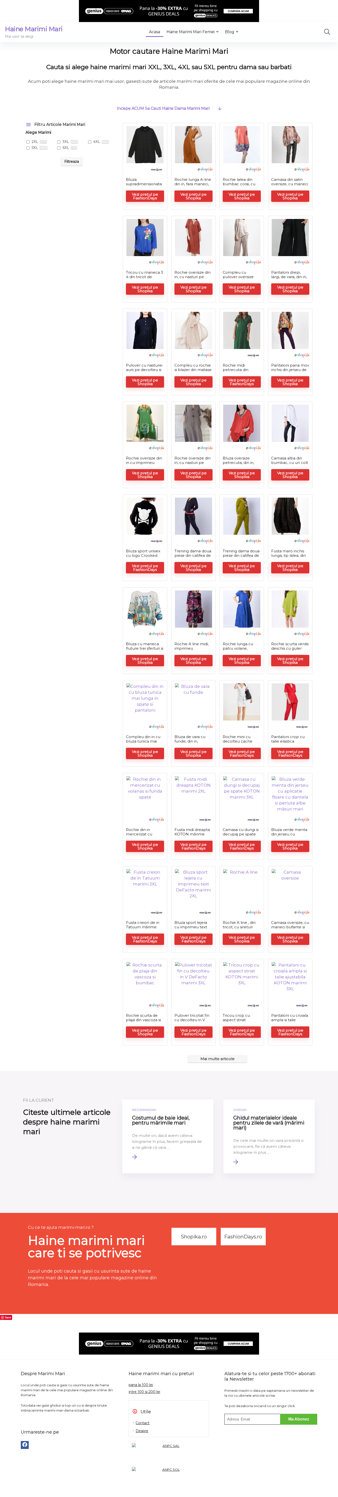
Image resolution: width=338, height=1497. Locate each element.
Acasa (154, 31)
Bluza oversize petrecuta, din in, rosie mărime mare (241, 462)
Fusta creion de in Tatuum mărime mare (142, 927)
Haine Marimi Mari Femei (191, 31)
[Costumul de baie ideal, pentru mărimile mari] (168, 1136)
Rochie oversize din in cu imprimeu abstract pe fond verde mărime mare (145, 465)
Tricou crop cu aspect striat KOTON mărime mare (238, 1022)
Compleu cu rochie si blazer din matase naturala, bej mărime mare (193, 372)
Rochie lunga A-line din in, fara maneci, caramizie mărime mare (192, 186)
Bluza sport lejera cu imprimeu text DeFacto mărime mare (190, 929)
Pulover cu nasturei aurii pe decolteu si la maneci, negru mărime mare (144, 372)
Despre (142, 1431)
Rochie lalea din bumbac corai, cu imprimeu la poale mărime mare (240, 186)
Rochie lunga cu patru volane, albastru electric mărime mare (238, 651)
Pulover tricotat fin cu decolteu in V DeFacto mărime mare (191, 1022)
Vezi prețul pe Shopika (193, 196)
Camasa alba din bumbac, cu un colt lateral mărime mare (289, 465)
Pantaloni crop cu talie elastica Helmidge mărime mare (288, 743)
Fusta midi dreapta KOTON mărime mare (192, 834)
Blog (229, 31)
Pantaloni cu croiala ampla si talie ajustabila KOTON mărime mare (289, 1022)
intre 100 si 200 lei (144, 1392)
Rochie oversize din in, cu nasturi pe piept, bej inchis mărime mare (192, 465)
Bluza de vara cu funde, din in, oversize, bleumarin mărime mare (192, 743)
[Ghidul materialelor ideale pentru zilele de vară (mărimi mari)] (269, 1136)
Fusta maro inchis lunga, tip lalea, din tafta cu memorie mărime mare (288, 558)
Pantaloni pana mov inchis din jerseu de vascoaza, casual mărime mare (290, 372)
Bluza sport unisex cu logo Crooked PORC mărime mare (143, 558)
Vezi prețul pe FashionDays (145, 196)
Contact (142, 1423)
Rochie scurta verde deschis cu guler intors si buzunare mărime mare (290, 651)
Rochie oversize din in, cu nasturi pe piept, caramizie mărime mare (192, 279)
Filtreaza (71, 161)
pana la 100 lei (141, 1385)
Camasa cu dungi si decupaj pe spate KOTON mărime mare (241, 836)
